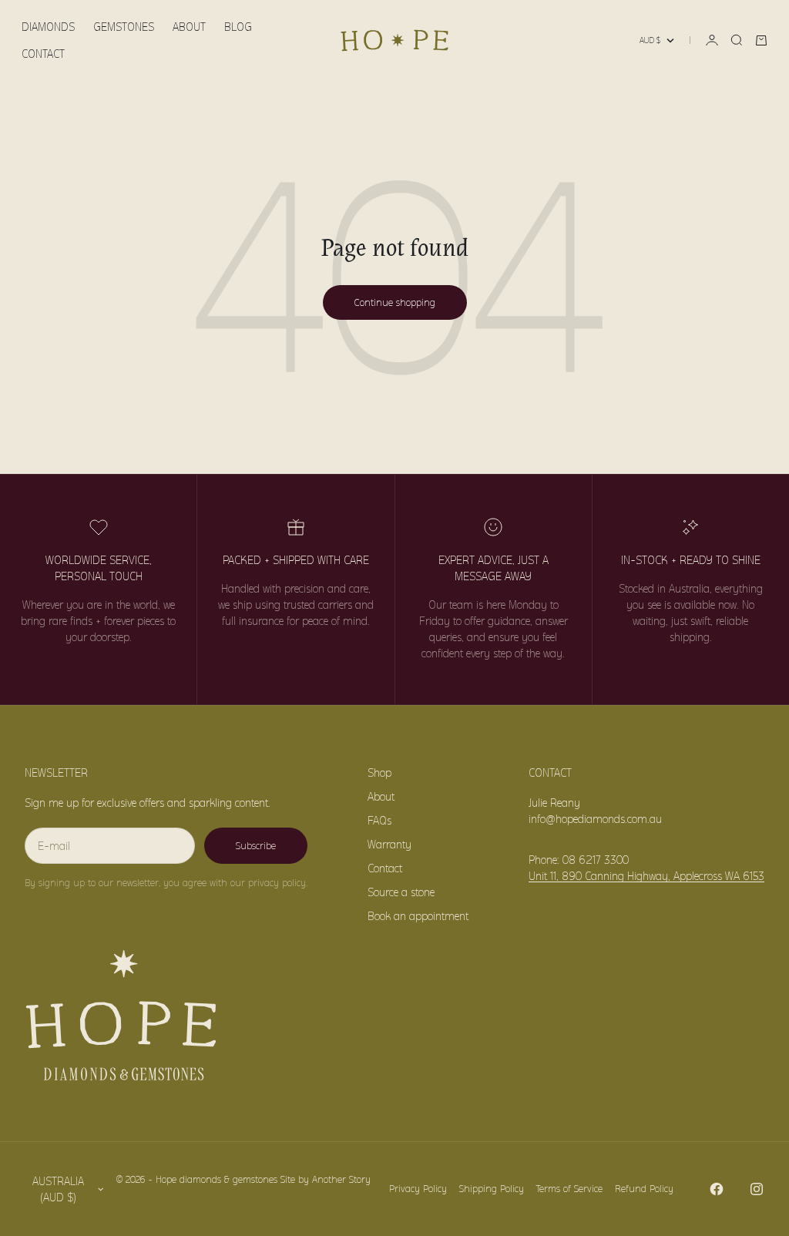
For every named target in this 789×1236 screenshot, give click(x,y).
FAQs (379, 820)
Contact (43, 53)
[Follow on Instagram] (756, 1189)
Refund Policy (644, 1188)
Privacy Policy (418, 1188)
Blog (238, 26)
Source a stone (401, 891)
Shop (379, 772)
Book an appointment (418, 915)
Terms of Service (569, 1188)
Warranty (389, 844)
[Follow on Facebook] (716, 1189)
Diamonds (48, 26)
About (189, 26)
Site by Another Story (325, 1179)
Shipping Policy (491, 1188)
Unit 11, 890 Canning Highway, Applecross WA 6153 (646, 875)
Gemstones (123, 26)
